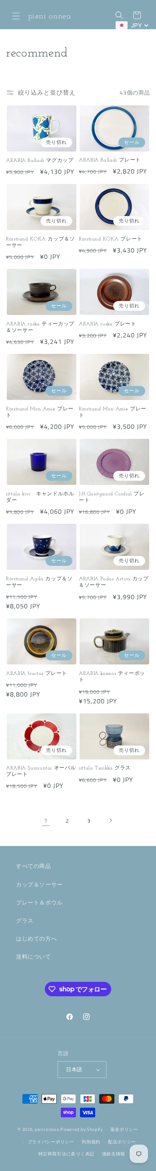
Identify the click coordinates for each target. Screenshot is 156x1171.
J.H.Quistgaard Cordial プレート (112, 497)
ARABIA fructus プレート (36, 673)
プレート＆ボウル (39, 902)
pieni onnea (47, 1129)
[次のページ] (110, 820)
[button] (16, 16)
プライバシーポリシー (51, 1142)
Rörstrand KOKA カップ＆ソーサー (40, 242)
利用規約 (91, 1142)
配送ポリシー (122, 1142)
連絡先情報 (114, 1154)
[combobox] (132, 25)
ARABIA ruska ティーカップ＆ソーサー (40, 327)
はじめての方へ (36, 938)
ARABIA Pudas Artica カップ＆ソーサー (114, 582)
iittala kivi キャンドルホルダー (40, 497)
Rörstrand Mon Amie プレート (40, 412)
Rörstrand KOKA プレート (110, 239)
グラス (25, 920)
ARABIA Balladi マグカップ (40, 160)
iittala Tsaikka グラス (105, 768)
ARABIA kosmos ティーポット (112, 676)
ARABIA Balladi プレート (110, 160)
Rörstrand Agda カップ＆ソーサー (39, 582)
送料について (33, 956)
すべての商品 (33, 866)
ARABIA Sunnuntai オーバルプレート (41, 771)
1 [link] (46, 820)
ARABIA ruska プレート (107, 324)
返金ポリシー (124, 1129)
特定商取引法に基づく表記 (66, 1154)
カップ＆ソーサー (39, 884)
